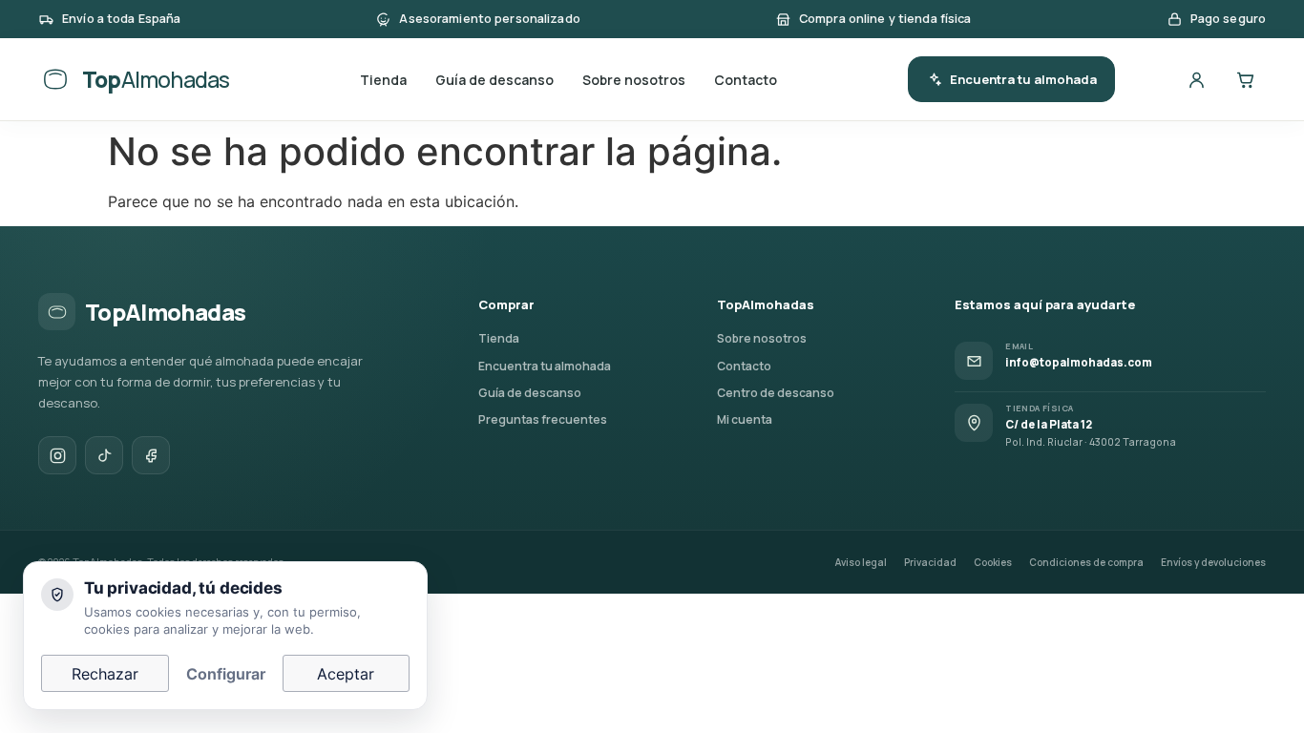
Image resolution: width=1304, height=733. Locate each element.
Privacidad (930, 562)
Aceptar (345, 673)
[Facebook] (151, 455)
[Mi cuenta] (1196, 79)
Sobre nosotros (633, 80)
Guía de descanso (494, 80)
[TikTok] (104, 455)
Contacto (745, 80)
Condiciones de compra (1086, 562)
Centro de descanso (775, 393)
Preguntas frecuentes (542, 419)
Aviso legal (861, 562)
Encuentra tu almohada (1023, 79)
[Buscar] (1147, 79)
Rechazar (105, 673)
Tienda (383, 80)
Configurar (225, 673)
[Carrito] (1245, 79)
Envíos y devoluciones (1213, 562)
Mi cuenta (744, 419)
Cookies (993, 562)
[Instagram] (57, 455)
